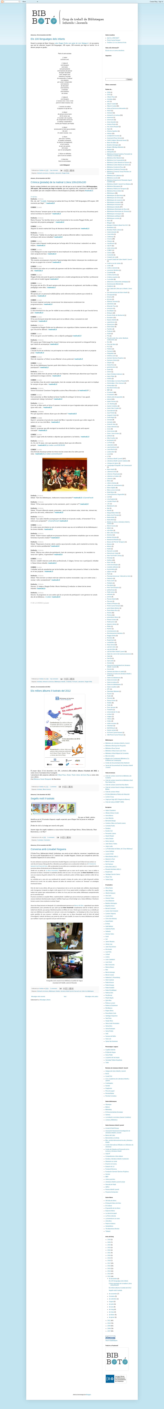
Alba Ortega (109, 890)
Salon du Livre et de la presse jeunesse (119, 654)
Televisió (109, 698)
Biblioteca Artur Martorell (114, 158)
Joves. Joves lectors (113, 433)
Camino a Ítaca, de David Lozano (115, 823)
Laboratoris (58, 173)
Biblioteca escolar (112, 178)
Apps (108, 129)
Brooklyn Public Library (114, 230)
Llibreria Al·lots (111, 471)
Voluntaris (110, 725)
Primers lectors (111, 619)
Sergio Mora (109, 1021)
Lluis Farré (108, 962)
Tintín (108, 705)
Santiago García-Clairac (112, 874)
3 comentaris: (51, 837)
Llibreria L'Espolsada (113, 474)
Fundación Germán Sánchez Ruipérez (117, 1171)
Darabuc (108, 828)
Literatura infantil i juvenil (67, 991)
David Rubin (109, 921)
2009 (109, 1326)
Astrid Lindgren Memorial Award (117, 140)
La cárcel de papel (111, 1213)
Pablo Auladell (109, 987)
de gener (112, 1317)
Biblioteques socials (113, 218)
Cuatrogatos (109, 1083)
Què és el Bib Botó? (113, 38)
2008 (108, 92)
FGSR (109, 333)
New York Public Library (114, 555)
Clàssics (109, 241)
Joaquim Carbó (111, 415)
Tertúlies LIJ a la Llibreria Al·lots (116, 42)
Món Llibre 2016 (112, 533)
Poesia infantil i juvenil (112, 1189)
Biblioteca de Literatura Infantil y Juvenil (117, 743)
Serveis (109, 669)
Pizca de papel (109, 1091)
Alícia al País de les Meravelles (116, 108)
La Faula (109, 442)
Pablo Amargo (109, 985)
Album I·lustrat (111, 104)
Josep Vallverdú (112, 426)
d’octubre (112, 1296)
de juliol (111, 1304)
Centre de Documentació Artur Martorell (117, 763)
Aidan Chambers (110, 810)
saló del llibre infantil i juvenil (116, 651)
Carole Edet (109, 916)
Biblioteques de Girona (114, 198)
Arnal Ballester (109, 901)
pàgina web (110, 571)
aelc (108, 101)
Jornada (109, 420)
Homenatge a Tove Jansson (115, 383)
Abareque (108, 1104)
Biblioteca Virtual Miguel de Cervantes (117, 753)
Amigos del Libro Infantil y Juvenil (115, 1071)
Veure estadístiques (111, 1340)
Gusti (107, 936)
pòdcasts (110, 594)
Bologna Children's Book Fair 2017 (117, 225)
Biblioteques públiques (114, 216)
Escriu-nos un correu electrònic (114, 50)
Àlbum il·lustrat (47, 789)
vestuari (109, 714)
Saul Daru (108, 1018)
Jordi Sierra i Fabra (111, 844)
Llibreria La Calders (113, 476)
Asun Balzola (109, 818)
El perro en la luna (111, 1164)
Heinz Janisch (109, 841)
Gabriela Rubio (110, 929)
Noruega (109, 558)
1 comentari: (53, 786)
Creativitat (51, 173)
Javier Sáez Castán (113, 408)
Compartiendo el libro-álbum (114, 1156)
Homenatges (111, 385)
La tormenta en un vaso (112, 1218)
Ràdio (109, 626)
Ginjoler (109, 362)
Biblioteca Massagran (113, 186)
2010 (109, 1323)
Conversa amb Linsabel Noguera (48, 849)
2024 (109, 1245)
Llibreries (110, 478)
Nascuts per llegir (110, 1184)
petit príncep (111, 590)
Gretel (109, 369)
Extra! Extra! (110, 326)
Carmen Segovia (110, 913)
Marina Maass (109, 967)
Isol (106, 939)
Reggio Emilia (65, 173)
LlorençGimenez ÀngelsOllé (115, 494)
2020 (109, 1255)
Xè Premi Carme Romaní (114, 732)
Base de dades (111, 142)
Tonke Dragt (109, 879)
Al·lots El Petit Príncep (112, 1128)
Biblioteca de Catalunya (114, 175)
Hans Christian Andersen (114, 374)
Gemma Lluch (111, 356)
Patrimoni (110, 578)
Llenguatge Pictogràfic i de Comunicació (119, 465)
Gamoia (107, 1114)
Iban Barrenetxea (112, 388)
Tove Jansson (111, 707)
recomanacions (111, 631)
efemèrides (110, 304)
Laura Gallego (109, 851)
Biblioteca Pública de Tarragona (117, 188)
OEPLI (107, 1187)
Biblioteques (111, 193)
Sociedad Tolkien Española (113, 1060)
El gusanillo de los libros (112, 1208)
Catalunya (110, 236)
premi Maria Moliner (113, 608)
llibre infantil (110, 469)
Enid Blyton (110, 311)
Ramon (109, 628)
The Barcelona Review (112, 1229)
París (108, 574)
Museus (109, 544)
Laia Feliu (108, 952)
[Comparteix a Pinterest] (73, 170)
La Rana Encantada (52, 870)
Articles (109, 133)
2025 (109, 1242)
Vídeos (109, 719)
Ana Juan (108, 895)
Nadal (109, 549)
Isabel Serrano (111, 401)
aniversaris (110, 120)
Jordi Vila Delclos (110, 947)
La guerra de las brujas (112, 1057)
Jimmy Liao (108, 944)
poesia (109, 597)
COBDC (109, 250)
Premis (109, 613)
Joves (109, 429)
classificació (110, 243)
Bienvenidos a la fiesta (112, 1138)
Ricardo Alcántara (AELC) (113, 869)
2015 (109, 1268)
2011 (109, 1320)
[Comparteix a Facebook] (71, 170)
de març (111, 1312)
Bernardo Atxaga (110, 821)
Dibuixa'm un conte (111, 1161)
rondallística (110, 642)
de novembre (113, 1294)
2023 (109, 1247)
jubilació (109, 436)
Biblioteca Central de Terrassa (116, 169)
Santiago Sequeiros (111, 1016)
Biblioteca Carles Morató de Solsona (118, 162)
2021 (109, 1253)
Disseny (109, 297)
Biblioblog (108, 1109)
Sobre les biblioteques (88, 991)
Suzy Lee (108, 1039)
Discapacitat (111, 295)
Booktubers (110, 227)
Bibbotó (109, 149)
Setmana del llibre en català (115, 671)
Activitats (39, 681)
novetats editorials (112, 567)
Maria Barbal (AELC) (111, 856)
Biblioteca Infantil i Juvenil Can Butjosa (119, 184)
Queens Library (111, 624)
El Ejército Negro (110, 1052)
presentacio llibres (112, 617)
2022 (109, 1250)
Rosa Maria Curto (110, 1013)
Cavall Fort (108, 1076)
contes (109, 265)
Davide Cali (109, 831)
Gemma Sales (109, 934)
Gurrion (107, 1174)
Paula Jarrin (110, 581)
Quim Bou (108, 1000)
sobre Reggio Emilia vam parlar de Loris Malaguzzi (71, 43)
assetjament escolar (113, 136)
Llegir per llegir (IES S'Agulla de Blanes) (117, 799)
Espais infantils (111, 320)
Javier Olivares (109, 941)
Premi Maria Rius (112, 610)
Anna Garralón (111, 122)
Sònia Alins (108, 1026)
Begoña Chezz (109, 906)
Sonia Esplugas (110, 1028)
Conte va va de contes (114, 263)
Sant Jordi (110, 661)
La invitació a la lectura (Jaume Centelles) (118, 1117)
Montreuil (110, 535)
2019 (109, 1258)
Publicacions (111, 622)
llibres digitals (111, 487)
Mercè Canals (109, 975)
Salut (108, 656)
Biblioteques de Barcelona (115, 195)
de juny (111, 1307)
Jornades (110, 422)
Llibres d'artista (111, 483)
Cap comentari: (54, 170)
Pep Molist (110, 585)
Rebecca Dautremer (111, 1005)
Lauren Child (109, 854)
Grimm (109, 372)
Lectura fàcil (110, 452)
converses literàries (113, 270)
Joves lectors (111, 431)
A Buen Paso (61, 775)
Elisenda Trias (111, 306)
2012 (109, 1276)
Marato (109, 510)
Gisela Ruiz (110, 365)
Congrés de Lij (111, 257)
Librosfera (108, 1221)
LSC (108, 503)
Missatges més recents (38, 996)
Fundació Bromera (111, 1169)
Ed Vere (109, 299)
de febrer (112, 1315)
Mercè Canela (111, 526)
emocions (110, 308)
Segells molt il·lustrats (42, 798)
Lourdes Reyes (111, 501)
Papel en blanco (110, 1223)
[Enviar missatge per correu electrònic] (61, 170)
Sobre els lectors (112, 680)
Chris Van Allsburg (111, 918)
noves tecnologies (112, 564)
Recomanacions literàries (115, 633)
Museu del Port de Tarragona (116, 542)
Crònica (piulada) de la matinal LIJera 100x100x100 (58, 182)
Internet (109, 399)
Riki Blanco (108, 1008)
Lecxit (109, 454)
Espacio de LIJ (109, 1166)
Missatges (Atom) (45, 1000)
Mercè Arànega (110, 972)
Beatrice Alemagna (113, 145)
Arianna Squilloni (112, 131)
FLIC (108, 346)
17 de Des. (34, 197)
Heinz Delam (109, 838)
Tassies (109, 694)
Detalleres (110, 286)
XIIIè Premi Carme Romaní (115, 735)
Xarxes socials (111, 730)
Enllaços (109, 313)
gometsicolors (111, 367)
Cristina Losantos (112, 277)
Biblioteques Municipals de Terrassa (118, 211)
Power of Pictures (112, 603)
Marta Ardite (110, 517)
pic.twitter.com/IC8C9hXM (56, 445)
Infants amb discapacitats (114, 397)
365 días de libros (110, 1200)
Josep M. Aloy (111, 424)
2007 (109, 1331)
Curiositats (40, 840)
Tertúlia (109, 703)
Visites (109, 721)
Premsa (109, 615)
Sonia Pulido (109, 1031)
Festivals (109, 331)
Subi (106, 1033)
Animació (110, 113)
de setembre (113, 1299)
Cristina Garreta (112, 275)
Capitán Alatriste (110, 1050)
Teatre (109, 696)
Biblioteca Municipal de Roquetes (115, 746)
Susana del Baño (110, 1036)
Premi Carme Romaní (113, 40)
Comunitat (110, 255)
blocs (108, 220)
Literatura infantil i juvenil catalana (117, 461)
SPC (108, 689)
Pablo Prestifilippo (110, 990)
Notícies (109, 560)
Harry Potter (110, 376)
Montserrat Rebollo (113, 539)
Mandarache (111, 506)
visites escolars (111, 723)
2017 (109, 1263)
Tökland (107, 1231)
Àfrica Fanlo (109, 888)
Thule (73, 775)
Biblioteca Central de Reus (115, 167)
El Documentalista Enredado (114, 1112)
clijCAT (109, 246)
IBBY (108, 390)
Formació (74, 681)
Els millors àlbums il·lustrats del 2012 (51, 690)
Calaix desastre (112, 232)
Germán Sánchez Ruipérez (115, 358)
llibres (109, 481)
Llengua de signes (112, 463)
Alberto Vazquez (110, 893)
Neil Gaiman (109, 864)
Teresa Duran (111, 700)
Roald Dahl (110, 640)
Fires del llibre (111, 344)
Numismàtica (111, 569)
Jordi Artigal (110, 417)
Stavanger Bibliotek (113, 691)
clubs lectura (111, 248)
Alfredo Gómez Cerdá (112, 813)
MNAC (109, 528)
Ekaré (69, 775)
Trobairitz (110, 709)
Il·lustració (110, 392)
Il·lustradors (47, 840)
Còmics (109, 252)
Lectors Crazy (109, 797)
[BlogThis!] (67, 170)
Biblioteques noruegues (114, 214)
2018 (109, 1260)
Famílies (109, 329)
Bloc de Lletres (109, 756)
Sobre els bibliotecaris (114, 677)
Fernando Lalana (110, 833)
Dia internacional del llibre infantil (117, 292)
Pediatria (110, 583)
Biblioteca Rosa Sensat (112, 748)
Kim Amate (108, 949)
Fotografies (110, 353)
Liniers (107, 957)
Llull (108, 497)
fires (108, 342)
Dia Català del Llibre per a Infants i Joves (119, 288)
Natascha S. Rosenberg (112, 977)
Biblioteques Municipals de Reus (117, 209)
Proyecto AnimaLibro (111, 1192)
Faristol (107, 1086)
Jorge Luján (109, 846)
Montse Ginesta (112, 537)
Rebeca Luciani (110, 1003)
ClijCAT (107, 1154)
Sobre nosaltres (112, 687)
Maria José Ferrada (113, 515)
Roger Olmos (109, 1010)
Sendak (109, 663)
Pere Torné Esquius (113, 587)
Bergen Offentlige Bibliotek (115, 147)
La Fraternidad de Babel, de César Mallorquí (118, 849)
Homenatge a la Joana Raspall (116, 381)
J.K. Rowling (111, 404)
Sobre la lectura (112, 682)
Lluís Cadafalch (110, 959)
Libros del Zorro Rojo (83, 775)
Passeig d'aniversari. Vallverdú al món (118, 576)
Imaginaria (108, 1088)
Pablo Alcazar (109, 982)
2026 (109, 1239)
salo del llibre (111, 649)
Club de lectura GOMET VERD (114, 802)
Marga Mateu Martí (112, 513)
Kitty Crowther (111, 438)
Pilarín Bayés (109, 998)
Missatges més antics (91, 996)
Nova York (110, 562)
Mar (108, 508)
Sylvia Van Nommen (111, 1041)
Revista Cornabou (110, 1096)
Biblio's (107, 1107)
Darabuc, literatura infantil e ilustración (117, 1159)
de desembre (113, 1278)
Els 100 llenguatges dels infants (48, 39)
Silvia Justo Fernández (112, 1023)
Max (106, 970)
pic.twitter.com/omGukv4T (53, 454)
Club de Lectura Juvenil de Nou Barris (117, 785)
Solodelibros (109, 1226)
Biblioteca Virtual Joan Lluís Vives (115, 751)
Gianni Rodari (109, 836)
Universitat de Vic (112, 712)
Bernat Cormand (110, 908)
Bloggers (110, 223)
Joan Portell (110, 413)
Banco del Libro (79, 905)
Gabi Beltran (109, 926)
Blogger (88, 1394)
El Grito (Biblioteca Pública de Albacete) (117, 794)
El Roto (107, 924)
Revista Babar (109, 1093)
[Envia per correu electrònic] (65, 170)
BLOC (107, 1073)
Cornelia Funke (110, 826)
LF (108, 456)
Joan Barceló (111, 410)
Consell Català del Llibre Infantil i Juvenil (119, 259)
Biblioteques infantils (59, 681)
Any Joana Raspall (113, 126)
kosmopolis (110, 440)
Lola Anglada (111, 499)
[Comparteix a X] (69, 170)
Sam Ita (109, 658)
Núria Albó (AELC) (111, 867)
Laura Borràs (111, 449)
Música (109, 546)
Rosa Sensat (111, 645)
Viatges (109, 716)
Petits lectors (111, 592)
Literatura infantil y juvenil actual (115, 1182)
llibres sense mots (112, 490)
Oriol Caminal (109, 980)
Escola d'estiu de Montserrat (115, 315)
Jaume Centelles (112, 406)
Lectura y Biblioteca (111, 1120)
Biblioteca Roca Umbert (114, 191)
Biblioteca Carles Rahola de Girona (118, 165)
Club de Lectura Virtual (112, 792)
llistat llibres (110, 492)
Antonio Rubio (111, 124)
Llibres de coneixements (114, 485)
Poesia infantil (111, 599)
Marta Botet (110, 520)
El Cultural (108, 1206)
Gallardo (108, 931)
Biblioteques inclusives (114, 204)
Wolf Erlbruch (111, 728)
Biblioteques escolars (113, 202)
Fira (108, 336)
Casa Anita (110, 234)
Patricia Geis (109, 993)
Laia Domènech (112, 447)
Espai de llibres (110, 1211)
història (109, 378)
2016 (108, 94)
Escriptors (110, 317)
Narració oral (77, 991)
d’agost (111, 1301)
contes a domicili (112, 268)
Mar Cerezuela (109, 964)
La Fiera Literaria (110, 1216)
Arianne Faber (109, 898)
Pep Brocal (108, 995)
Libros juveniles (110, 1179)
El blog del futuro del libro (113, 1203)
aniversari (110, 117)
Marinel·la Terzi (110, 859)
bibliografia (110, 152)
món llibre (110, 530)
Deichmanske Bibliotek (114, 284)
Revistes (109, 638)
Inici (65, 996)
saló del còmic (111, 647)
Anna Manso (109, 815)
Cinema (109, 239)
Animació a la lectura (42, 173)
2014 (109, 1271)
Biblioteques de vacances (115, 200)
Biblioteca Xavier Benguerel (42, 779)
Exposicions (110, 324)
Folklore (109, 349)
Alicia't (109, 110)
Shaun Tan (108, 877)
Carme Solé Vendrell (111, 911)
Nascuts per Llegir (112, 553)
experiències (111, 322)
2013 (109, 1273)
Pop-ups (109, 601)
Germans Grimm (112, 360)
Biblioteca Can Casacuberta (115, 160)
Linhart (107, 954)
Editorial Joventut (112, 301)
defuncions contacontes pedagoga (117, 282)
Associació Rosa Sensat (114, 138)
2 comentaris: (54, 988)
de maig (111, 1309)
